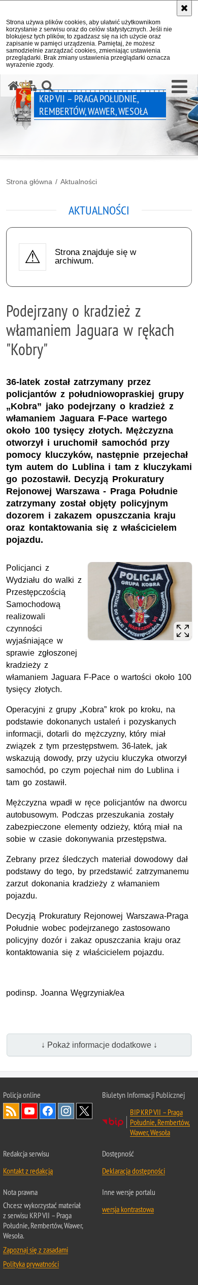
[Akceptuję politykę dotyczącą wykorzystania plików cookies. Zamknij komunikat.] (184, 8)
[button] (179, 87)
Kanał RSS (11, 1111)
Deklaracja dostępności (133, 1171)
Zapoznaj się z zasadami (35, 1250)
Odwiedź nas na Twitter (84, 1111)
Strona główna (29, 182)
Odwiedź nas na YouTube (29, 1111)
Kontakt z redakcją (28, 1171)
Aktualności (78, 182)
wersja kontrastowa (128, 1209)
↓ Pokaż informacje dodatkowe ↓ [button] (99, 1045)
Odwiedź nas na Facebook (48, 1111)
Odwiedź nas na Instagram (66, 1111)
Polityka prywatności (31, 1264)
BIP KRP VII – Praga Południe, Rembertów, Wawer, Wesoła (160, 1122)
